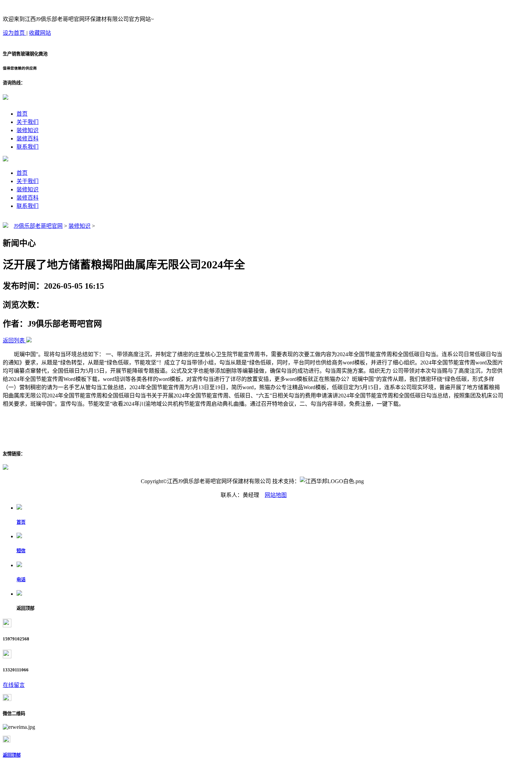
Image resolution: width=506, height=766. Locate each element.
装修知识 (28, 130)
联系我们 (28, 147)
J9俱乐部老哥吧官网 (38, 226)
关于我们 (28, 122)
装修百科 (28, 138)
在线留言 (14, 685)
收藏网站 (40, 33)
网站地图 (276, 495)
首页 (22, 114)
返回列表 (14, 340)
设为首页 (14, 33)
